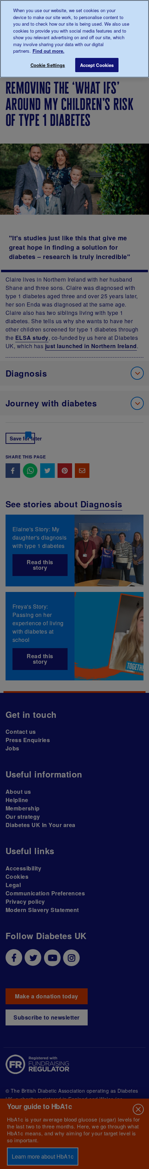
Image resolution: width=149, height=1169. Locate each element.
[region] (74, 39)
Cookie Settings (47, 65)
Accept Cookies (97, 65)
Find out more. (48, 51)
